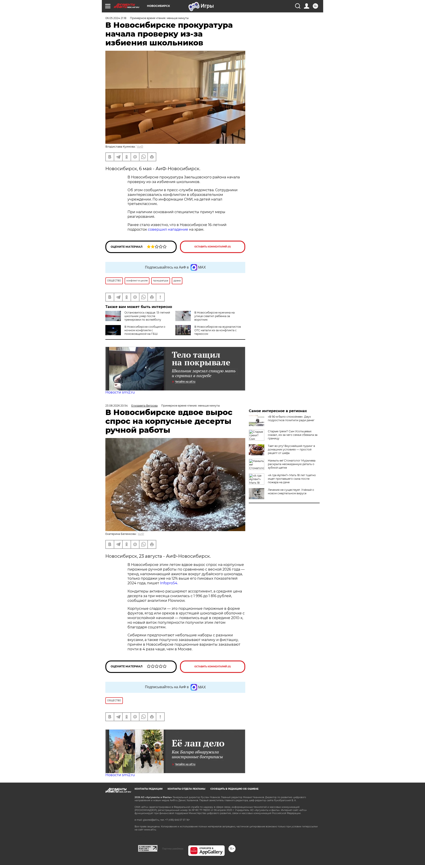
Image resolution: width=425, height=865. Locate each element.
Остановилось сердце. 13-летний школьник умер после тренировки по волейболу (147, 316)
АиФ (140, 146)
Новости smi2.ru (120, 392)
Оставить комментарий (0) (212, 246)
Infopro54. (169, 583)
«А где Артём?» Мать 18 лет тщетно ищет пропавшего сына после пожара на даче (292, 478)
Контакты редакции (148, 788)
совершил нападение (168, 229)
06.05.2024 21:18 (115, 18)
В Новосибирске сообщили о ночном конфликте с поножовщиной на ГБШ (144, 330)
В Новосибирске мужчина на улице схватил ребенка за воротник (214, 316)
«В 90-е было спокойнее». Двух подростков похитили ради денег (291, 418)
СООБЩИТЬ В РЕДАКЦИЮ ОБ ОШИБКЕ (234, 788)
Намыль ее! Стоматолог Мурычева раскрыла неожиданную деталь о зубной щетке (291, 464)
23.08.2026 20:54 (116, 405)
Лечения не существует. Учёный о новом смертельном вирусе (291, 491)
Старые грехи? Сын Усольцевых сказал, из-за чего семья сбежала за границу (292, 435)
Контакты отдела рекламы (186, 788)
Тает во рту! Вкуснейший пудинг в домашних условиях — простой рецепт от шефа (291, 449)
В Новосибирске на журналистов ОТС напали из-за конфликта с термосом (217, 330)
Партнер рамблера (172, 848)
